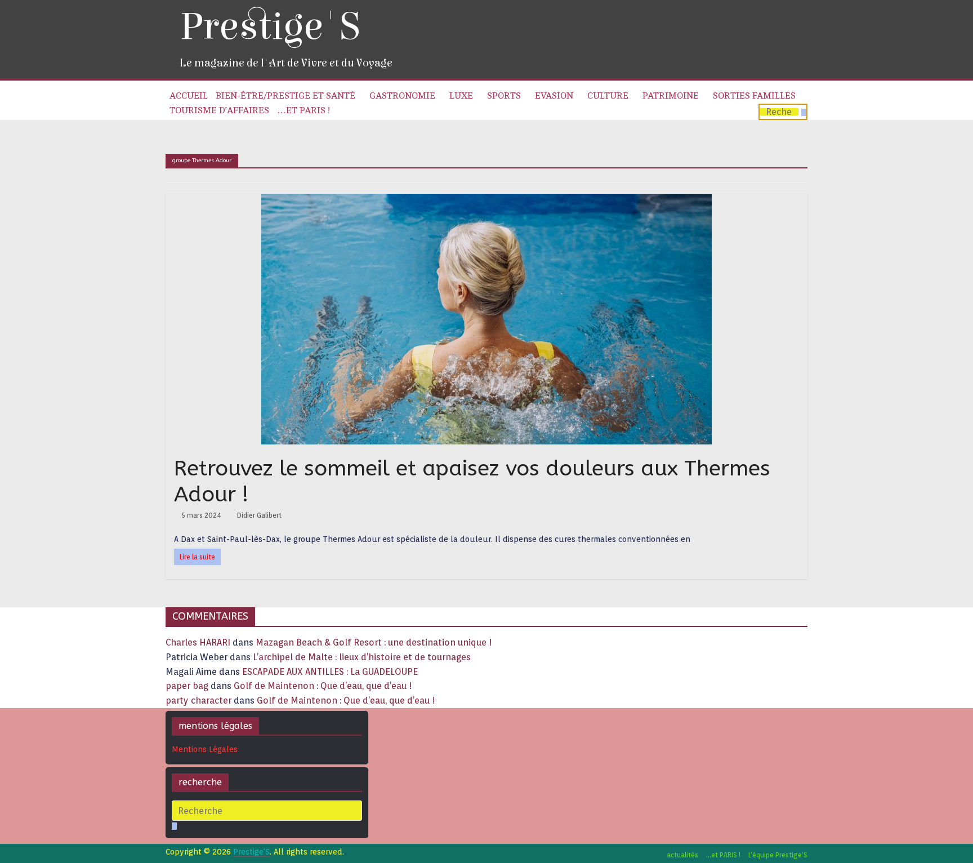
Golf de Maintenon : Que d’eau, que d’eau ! (323, 685)
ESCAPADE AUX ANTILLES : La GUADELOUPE (330, 671)
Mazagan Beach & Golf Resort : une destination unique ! (374, 642)
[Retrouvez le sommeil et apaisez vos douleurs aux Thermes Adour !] (486, 200)
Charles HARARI (198, 642)
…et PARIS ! (303, 110)
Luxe (461, 96)
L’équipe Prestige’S (777, 855)
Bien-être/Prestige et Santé (285, 96)
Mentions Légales (205, 749)
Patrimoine (670, 96)
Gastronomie (402, 96)
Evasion (554, 96)
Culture (607, 96)
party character (198, 700)
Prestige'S (270, 27)
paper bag (187, 685)
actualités (682, 855)
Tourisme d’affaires (219, 110)
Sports (504, 96)
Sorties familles (754, 96)
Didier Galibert (259, 515)
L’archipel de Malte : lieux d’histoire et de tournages (363, 657)
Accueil (188, 96)
